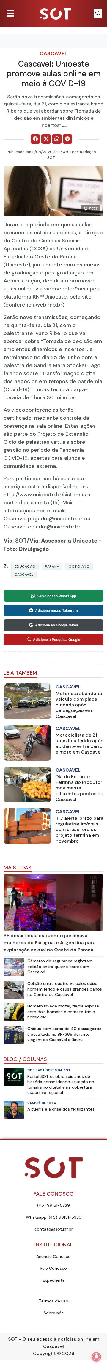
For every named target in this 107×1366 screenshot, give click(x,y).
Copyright (44, 1353)
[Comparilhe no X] (46, 139)
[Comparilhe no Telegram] (67, 139)
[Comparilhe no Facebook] (35, 139)
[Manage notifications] (96, 1357)
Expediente (54, 1280)
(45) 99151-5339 (53, 1205)
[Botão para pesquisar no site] (98, 13)
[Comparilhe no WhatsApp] (57, 139)
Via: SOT (15, 540)
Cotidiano (79, 566)
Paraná (52, 566)
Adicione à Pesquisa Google (56, 640)
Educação (25, 566)
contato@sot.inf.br (53, 1229)
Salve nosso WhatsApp (56, 596)
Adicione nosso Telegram (56, 611)
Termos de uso (53, 1301)
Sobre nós (54, 1313)
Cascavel (53, 53)
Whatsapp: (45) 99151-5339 (53, 1217)
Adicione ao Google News (56, 625)
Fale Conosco (53, 1268)
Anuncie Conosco (53, 1256)
